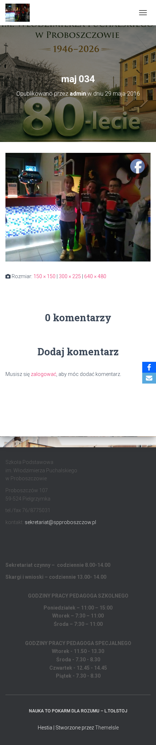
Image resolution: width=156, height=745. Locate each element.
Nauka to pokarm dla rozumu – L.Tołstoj (78, 710)
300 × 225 (70, 276)
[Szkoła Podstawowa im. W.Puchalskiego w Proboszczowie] (20, 13)
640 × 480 (95, 276)
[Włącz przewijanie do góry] (141, 730)
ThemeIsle (107, 728)
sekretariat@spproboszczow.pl (60, 522)
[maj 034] (78, 207)
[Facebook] (149, 367)
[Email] (149, 378)
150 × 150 (44, 276)
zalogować (43, 374)
